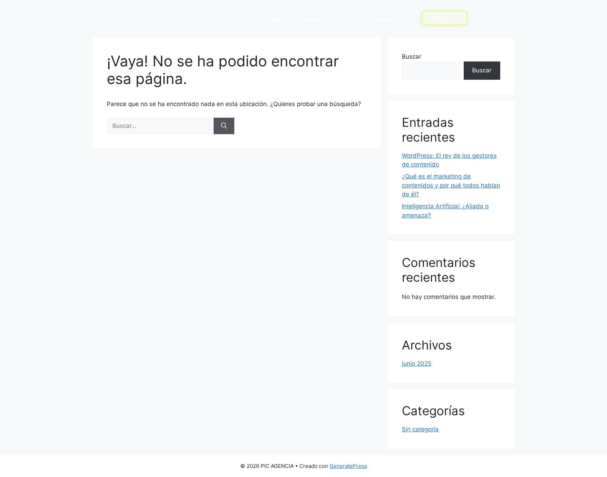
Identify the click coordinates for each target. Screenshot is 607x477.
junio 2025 (416, 363)
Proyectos (388, 19)
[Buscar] (224, 126)
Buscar (411, 56)
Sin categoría (420, 429)
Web (351, 19)
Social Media (313, 19)
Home (274, 19)
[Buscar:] (160, 125)
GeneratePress (348, 466)
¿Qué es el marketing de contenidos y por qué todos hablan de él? (451, 185)
